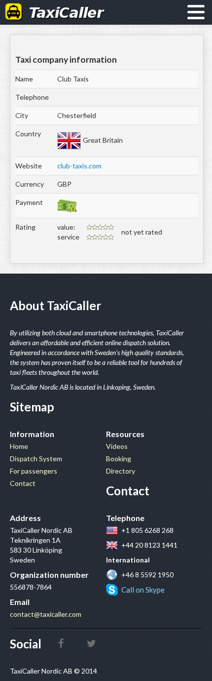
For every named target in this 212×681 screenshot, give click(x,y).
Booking (118, 458)
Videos (117, 446)
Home (19, 446)
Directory (120, 471)
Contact (22, 483)
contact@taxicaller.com (45, 614)
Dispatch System (36, 458)
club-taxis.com (79, 165)
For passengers (33, 471)
